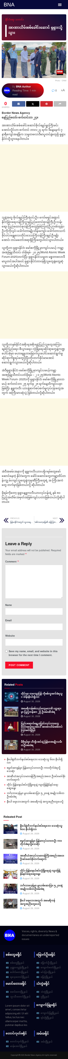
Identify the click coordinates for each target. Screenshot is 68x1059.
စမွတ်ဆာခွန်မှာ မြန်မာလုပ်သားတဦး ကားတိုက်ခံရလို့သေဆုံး (33, 769)
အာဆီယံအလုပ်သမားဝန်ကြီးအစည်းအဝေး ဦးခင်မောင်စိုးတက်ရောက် (36, 777)
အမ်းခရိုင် (42, 1033)
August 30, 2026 (31, 701)
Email (8, 620)
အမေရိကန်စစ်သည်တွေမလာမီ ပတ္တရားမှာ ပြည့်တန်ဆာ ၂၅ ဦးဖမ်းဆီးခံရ (41, 710)
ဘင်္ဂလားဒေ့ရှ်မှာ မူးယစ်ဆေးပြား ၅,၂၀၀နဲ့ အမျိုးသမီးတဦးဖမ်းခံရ (35, 794)
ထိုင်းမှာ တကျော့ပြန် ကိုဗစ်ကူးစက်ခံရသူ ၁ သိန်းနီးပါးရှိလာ (42, 695)
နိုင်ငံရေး (9, 19)
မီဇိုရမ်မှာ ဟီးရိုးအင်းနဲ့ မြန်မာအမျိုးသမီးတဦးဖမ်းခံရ (41, 743)
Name (8, 605)
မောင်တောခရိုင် (16, 983)
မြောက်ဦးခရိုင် (45, 954)
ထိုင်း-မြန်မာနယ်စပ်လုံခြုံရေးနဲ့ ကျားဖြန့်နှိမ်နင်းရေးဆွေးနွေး (32, 786)
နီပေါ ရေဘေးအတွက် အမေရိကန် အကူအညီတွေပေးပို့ (35, 801)
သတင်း (19, 19)
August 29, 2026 (30, 833)
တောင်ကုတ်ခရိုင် (16, 1033)
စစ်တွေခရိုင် (14, 954)
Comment (12, 561)
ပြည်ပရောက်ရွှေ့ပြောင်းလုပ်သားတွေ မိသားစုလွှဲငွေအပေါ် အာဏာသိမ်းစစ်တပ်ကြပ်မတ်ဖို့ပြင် (41, 727)
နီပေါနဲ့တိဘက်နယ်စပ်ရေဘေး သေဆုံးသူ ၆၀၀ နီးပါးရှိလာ (35, 760)
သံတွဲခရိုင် (43, 983)
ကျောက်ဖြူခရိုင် (46, 1005)
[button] (60, 4)
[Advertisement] (34, 178)
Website (10, 635)
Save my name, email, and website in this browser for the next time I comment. (33, 653)
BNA (9, 4)
